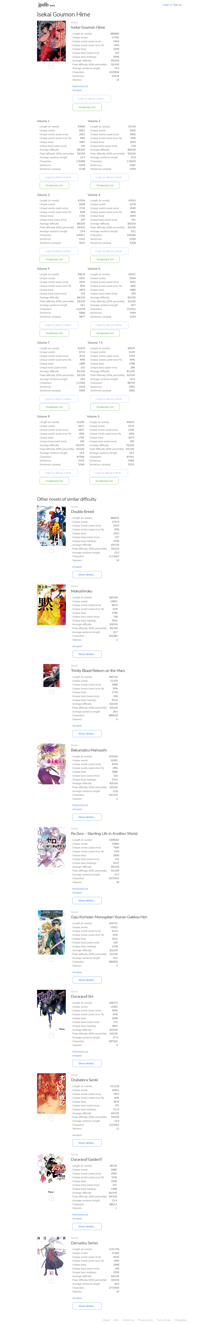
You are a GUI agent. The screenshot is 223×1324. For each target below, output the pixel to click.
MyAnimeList (80, 86)
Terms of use (164, 1320)
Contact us (128, 1320)
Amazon (77, 90)
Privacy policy (145, 1320)
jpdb (43, 4)
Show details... (87, 574)
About (106, 1320)
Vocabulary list (87, 107)
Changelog (181, 1320)
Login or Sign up (172, 5)
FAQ (116, 1320)
